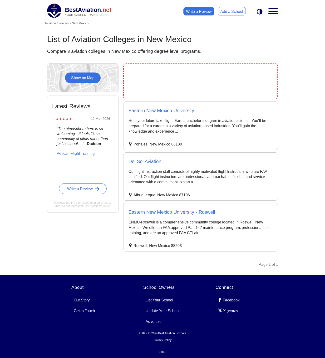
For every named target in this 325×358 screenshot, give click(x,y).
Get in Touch (84, 311)
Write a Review (199, 12)
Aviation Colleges (57, 23)
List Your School (159, 300)
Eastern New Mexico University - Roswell (171, 212)
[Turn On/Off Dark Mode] (259, 12)
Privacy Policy (162, 340)
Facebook (231, 300)
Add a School (231, 12)
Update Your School (163, 311)
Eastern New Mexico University (161, 110)
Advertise (154, 321)
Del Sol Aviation (144, 161)
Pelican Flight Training (76, 153)
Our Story (82, 300)
